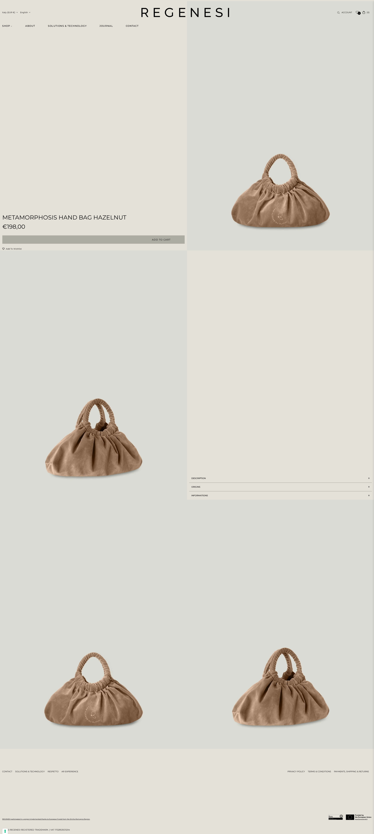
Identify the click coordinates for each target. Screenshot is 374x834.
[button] (8, 26)
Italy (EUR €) (8, 12)
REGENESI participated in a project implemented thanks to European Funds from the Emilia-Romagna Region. (46, 819)
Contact (7, 771)
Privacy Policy (296, 771)
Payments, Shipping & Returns (351, 771)
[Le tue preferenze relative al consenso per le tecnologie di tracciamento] (5, 831)
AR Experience (70, 771)
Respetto (53, 771)
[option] (280, 125)
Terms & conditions (319, 771)
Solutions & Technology (30, 771)
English (24, 12)
